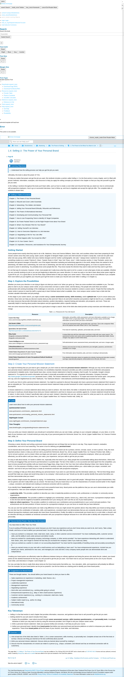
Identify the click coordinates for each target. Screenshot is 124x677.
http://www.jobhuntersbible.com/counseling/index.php (24, 325)
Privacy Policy (42, 674)
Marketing (42, 145)
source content (31, 653)
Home (16, 145)
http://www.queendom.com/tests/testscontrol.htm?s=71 (25, 330)
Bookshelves (28, 145)
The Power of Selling (57, 145)
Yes (28, 663)
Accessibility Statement (66, 674)
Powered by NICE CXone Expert (35, 670)
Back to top (11, 658)
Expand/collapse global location (115, 145)
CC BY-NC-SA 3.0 (91, 651)
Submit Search (5, 37)
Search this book (5, 31)
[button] (7, 111)
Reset (3, 49)
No (36, 663)
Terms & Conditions (52, 674)
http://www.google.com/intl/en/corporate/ (21, 376)
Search (11, 141)
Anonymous (21, 653)
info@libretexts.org (99, 674)
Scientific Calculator (10, 97)
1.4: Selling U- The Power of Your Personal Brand (30, 651)
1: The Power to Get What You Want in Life (83, 145)
